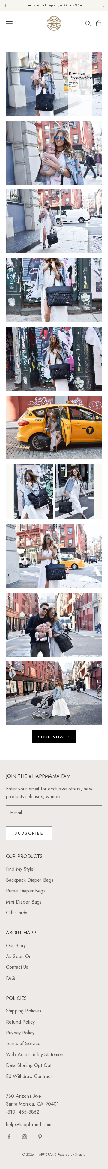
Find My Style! (20, 869)
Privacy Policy (20, 1032)
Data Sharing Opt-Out (28, 1065)
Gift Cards (17, 912)
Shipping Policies (23, 1010)
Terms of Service (23, 1043)
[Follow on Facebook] (9, 1137)
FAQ (10, 978)
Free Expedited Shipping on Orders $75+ (54, 5)
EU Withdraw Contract (29, 1076)
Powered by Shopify (72, 1154)
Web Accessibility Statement (35, 1054)
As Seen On (19, 956)
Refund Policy (20, 1021)
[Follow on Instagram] (25, 1137)
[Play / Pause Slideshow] (5, 5)
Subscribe (29, 833)
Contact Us (17, 967)
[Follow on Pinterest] (40, 1137)
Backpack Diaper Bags (29, 880)
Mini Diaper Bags (24, 901)
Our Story (16, 945)
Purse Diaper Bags (26, 890)
